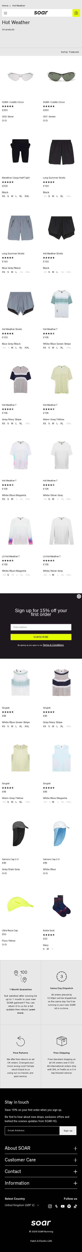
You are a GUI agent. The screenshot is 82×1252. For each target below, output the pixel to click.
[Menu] (6, 13)
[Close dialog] (79, 596)
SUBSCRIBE (41, 637)
